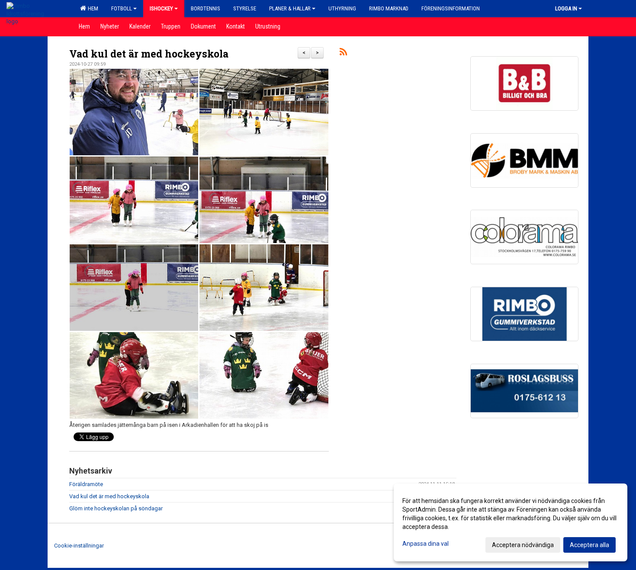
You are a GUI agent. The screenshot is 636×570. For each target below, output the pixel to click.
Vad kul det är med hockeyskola (148, 53)
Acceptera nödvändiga (523, 544)
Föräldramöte (86, 484)
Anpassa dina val (425, 543)
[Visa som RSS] (343, 53)
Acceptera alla (589, 544)
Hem (91, 8)
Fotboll (121, 8)
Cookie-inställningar (79, 545)
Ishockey (161, 8)
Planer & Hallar (290, 8)
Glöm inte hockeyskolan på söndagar (116, 508)
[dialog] (510, 522)
